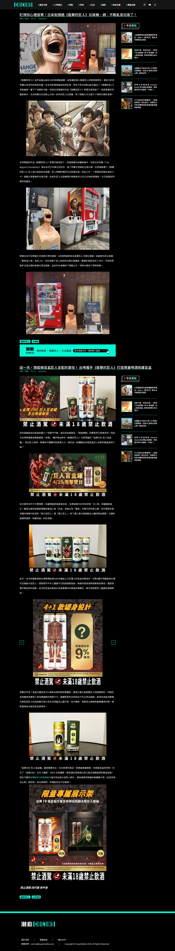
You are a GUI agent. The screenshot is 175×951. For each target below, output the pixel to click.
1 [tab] (66, 688)
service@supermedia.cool (42, 943)
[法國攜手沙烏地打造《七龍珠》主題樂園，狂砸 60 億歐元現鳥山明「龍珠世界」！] (126, 70)
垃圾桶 (35, 341)
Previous (22, 642)
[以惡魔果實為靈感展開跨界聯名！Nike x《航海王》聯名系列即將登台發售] (126, 37)
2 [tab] (69, 688)
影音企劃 (115, 4)
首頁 (21, 18)
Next (113, 642)
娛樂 (103, 4)
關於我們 (25, 939)
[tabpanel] (68, 642)
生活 (92, 4)
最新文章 (42, 4)
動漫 (26, 371)
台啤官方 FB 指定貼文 (40, 777)
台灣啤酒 (36, 897)
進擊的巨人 (25, 341)
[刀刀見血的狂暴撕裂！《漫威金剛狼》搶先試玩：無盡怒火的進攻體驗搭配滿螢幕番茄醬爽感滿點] (126, 103)
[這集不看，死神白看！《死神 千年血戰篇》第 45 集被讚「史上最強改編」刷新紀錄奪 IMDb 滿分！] (126, 54)
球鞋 (70, 4)
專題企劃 (130, 4)
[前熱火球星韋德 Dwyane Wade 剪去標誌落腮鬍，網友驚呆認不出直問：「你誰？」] (126, 87)
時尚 (81, 4)
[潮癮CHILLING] (23, 5)
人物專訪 (57, 4)
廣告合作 (62, 939)
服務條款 (43, 939)
